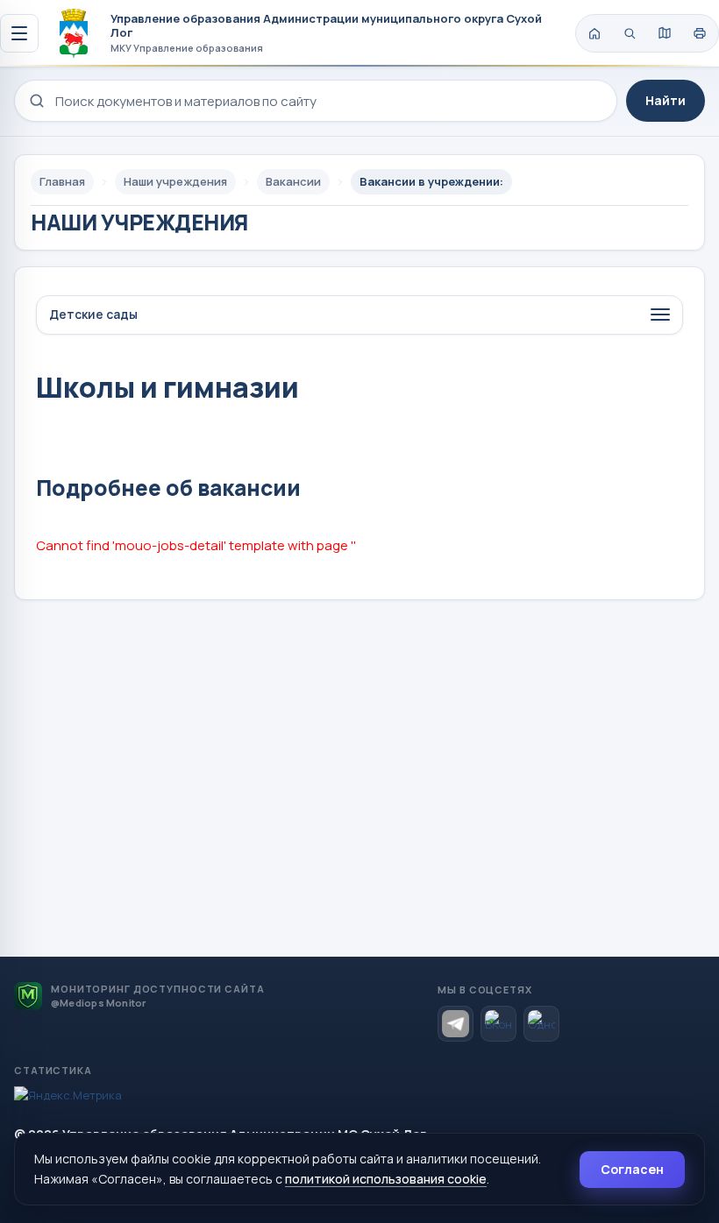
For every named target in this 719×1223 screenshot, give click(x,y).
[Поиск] (629, 33)
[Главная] (594, 33)
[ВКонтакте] (498, 1024)
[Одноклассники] (541, 1024)
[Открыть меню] (19, 33)
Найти (665, 100)
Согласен (632, 1169)
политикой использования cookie (386, 1178)
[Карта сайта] (665, 33)
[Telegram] (455, 1024)
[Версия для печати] (700, 33)
